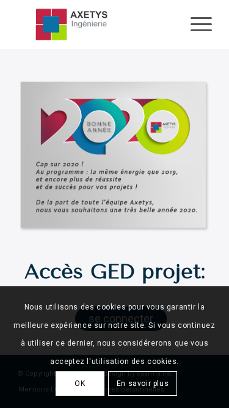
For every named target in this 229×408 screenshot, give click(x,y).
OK (80, 383)
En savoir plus (143, 383)
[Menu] (195, 24)
